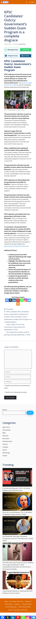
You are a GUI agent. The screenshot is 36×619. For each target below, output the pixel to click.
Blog (4, 433)
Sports (5, 450)
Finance (5, 444)
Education (9, 309)
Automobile (6, 430)
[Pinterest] (18, 300)
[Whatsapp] (21, 300)
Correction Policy (26, 604)
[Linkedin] (14, 300)
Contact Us (28, 601)
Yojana (5, 455)
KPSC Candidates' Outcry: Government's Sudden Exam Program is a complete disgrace (18, 319)
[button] (26, 2)
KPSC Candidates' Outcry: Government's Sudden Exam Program (16, 314)
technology (6, 453)
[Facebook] (7, 300)
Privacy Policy (8, 604)
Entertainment (7, 441)
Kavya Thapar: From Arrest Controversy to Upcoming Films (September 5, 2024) (14, 326)
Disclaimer (17, 604)
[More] (18, 304)
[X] (10, 300)
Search (5, 410)
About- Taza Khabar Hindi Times (14, 601)
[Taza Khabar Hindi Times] (5, 2)
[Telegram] (29, 300)
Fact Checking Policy (11, 607)
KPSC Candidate (11, 312)
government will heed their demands (16, 246)
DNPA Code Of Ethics (24, 607)
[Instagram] (25, 300)
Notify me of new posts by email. (16, 392)
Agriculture (6, 427)
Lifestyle (5, 447)
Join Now (26, 50)
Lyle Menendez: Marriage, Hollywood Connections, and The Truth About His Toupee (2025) (18, 538)
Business (5, 436)
